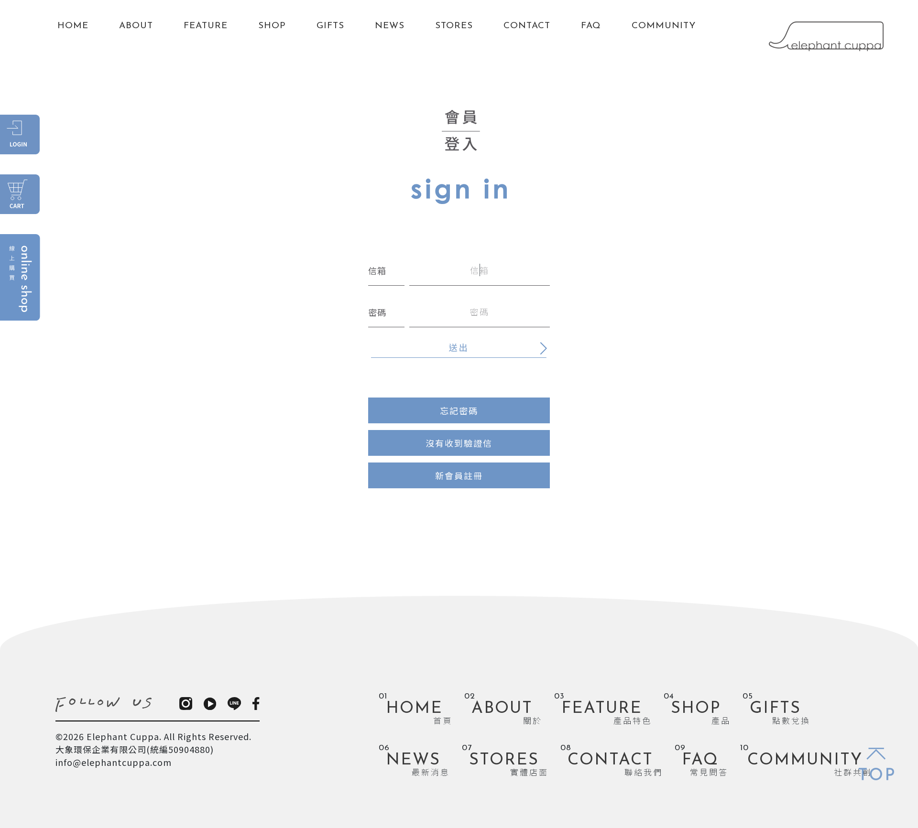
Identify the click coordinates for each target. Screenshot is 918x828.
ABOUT (136, 26)
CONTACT (526, 26)
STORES (454, 26)
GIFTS (330, 26)
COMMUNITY (664, 26)
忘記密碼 (459, 410)
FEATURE (206, 26)
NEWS (389, 26)
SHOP (272, 26)
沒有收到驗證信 (459, 443)
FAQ (591, 26)
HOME (72, 26)
